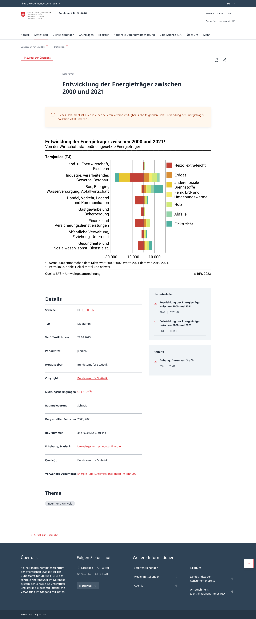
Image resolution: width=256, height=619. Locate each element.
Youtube (86, 574)
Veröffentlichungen (146, 567)
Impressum (40, 614)
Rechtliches (26, 614)
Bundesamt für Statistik (73, 13)
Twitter (104, 567)
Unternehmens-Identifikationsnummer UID (207, 591)
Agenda (139, 585)
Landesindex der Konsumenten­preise (202, 578)
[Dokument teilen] (224, 60)
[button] (25, 34)
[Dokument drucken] (216, 60)
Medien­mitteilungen (147, 576)
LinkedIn (104, 574)
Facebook (87, 567)
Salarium (195, 567)
